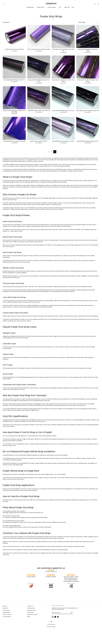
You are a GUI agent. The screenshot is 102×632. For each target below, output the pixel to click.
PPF (60, 7)
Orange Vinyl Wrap (79, 546)
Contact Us (30, 606)
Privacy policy (6, 610)
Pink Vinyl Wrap (26, 546)
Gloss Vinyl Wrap (28, 549)
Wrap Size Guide (31, 610)
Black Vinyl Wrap (57, 546)
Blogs (28, 616)
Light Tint (67, 7)
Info (73, 7)
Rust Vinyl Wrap (57, 553)
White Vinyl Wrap (36, 546)
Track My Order (31, 608)
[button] (50, 590)
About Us (5, 606)
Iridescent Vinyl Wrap (69, 553)
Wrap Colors (40, 7)
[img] (51, 570)
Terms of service (7, 614)
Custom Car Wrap (34, 553)
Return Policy (30, 612)
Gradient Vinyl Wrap (46, 553)
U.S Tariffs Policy (7, 616)
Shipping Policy (6, 612)
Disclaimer (5, 608)
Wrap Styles (30, 7)
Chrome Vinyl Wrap (62, 549)
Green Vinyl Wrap (68, 546)
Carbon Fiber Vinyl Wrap (83, 553)
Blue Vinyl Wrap (46, 546)
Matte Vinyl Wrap (39, 549)
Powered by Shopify (51, 626)
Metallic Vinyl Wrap (50, 549)
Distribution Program (32, 614)
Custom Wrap (52, 7)
